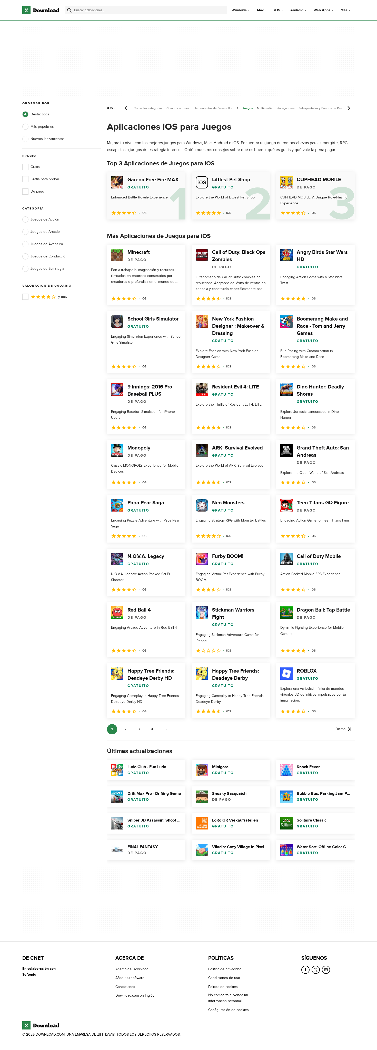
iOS (277, 10)
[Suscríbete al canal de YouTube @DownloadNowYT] (326, 970)
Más (344, 10)
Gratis (35, 167)
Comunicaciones (178, 108)
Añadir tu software (129, 978)
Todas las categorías (148, 108)
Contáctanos (125, 987)
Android (296, 10)
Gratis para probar (45, 179)
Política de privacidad (225, 969)
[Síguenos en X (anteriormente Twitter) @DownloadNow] (316, 970)
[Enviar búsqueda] (69, 10)
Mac (260, 10)
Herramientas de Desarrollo (213, 108)
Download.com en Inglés (134, 996)
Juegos (248, 108)
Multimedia (264, 108)
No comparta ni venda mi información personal (228, 998)
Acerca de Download (131, 969)
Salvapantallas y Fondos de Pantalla (323, 108)
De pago (37, 191)
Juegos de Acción (45, 219)
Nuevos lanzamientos (48, 139)
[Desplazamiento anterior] (126, 108)
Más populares (42, 126)
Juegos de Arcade (45, 231)
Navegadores (285, 108)
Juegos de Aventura (47, 244)
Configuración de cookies (228, 1010)
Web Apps (322, 10)
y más (62, 296)
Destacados (40, 114)
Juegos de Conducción (49, 256)
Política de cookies (223, 987)
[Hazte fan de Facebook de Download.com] (305, 970)
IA (237, 108)
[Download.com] (40, 10)
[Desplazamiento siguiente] (348, 108)
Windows (239, 10)
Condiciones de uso (224, 978)
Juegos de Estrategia (47, 268)
